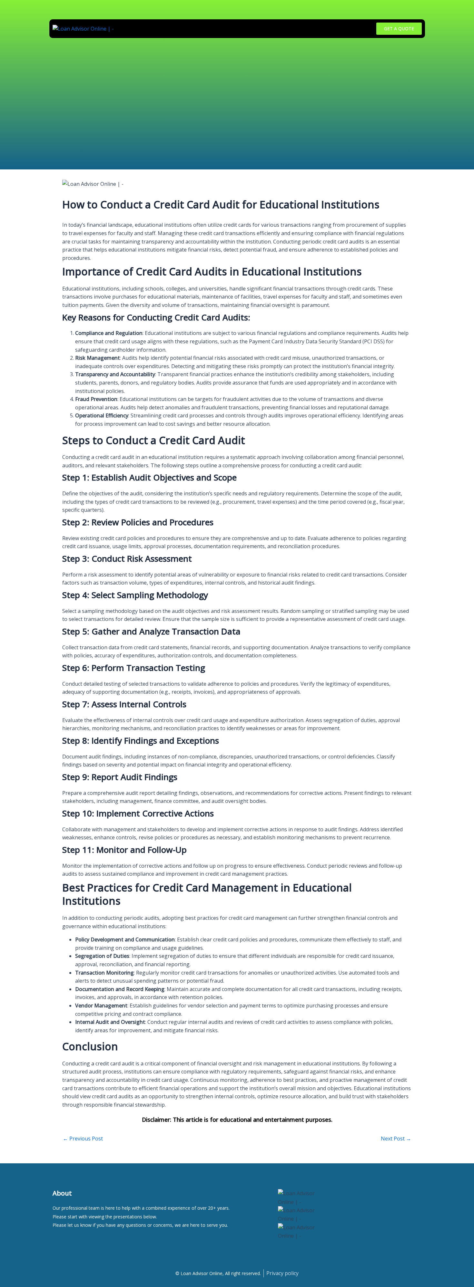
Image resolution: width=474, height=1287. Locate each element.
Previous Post (83, 1138)
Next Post (396, 1138)
